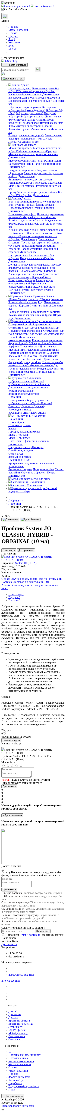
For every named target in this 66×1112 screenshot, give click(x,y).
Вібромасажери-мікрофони (44, 97)
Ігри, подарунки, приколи (24, 201)
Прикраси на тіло (43, 469)
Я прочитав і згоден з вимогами (35, 934)
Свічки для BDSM (19, 459)
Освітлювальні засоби (39, 365)
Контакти (14, 42)
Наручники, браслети (33, 472)
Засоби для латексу (19, 409)
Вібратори (14, 107)
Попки (39, 160)
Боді (40, 302)
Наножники (15, 418)
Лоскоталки (15, 444)
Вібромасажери (17, 97)
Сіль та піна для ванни (48, 220)
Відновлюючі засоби (31, 270)
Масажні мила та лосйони (24, 349)
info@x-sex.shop (10, 980)
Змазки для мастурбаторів (23, 393)
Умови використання (21, 1061)
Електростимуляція (20, 277)
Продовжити (9, 786)
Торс (58, 163)
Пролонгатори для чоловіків (25, 330)
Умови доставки (18, 29)
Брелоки (49, 207)
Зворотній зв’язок (19, 1076)
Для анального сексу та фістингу (28, 387)
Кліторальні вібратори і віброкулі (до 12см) (32, 109)
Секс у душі (15, 453)
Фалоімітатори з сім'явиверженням (29, 129)
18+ (10, 51)
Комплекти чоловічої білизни (26, 314)
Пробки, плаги (17, 233)
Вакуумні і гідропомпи (22, 170)
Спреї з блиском (29, 346)
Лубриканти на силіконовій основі (29, 384)
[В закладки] (10, 519)
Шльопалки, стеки (19, 425)
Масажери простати (20, 148)
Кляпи (12, 428)
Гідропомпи (15, 173)
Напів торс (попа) (44, 163)
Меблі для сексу (18, 1033)
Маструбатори (17, 160)
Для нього (14, 1014)
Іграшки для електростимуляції (27, 285)
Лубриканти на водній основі (26, 381)
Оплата (12, 33)
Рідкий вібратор (49, 327)
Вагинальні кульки (19, 88)
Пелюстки (43, 214)
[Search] (38, 69)
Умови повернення (19, 1064)
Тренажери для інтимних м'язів (33, 138)
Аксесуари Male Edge (34, 182)
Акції (11, 39)
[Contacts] (4, 16)
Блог (11, 45)
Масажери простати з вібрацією (37, 151)
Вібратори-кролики (32, 116)
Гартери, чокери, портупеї (24, 431)
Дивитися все (50, 94)
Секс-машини (16, 1036)
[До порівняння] (30, 519)
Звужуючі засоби (18, 343)
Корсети (24, 305)
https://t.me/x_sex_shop (21, 974)
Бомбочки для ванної (21, 220)
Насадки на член (18, 255)
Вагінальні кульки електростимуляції (30, 289)
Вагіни (30, 160)
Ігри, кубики (16, 204)
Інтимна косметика (19, 340)
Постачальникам (18, 1058)
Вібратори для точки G (29, 113)
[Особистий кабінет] (33, 9)
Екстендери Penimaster (34, 185)
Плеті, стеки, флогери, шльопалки (28, 441)
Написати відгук (11, 740)
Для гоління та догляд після (33, 367)
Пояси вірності (17, 422)
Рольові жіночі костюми (22, 302)
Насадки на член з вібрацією (37, 258)
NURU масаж (29, 355)
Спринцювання (45, 371)
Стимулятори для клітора (23, 327)
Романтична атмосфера (22, 214)
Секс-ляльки (15, 1039)
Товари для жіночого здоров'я (26, 135)
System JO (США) (25, 563)
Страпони (14, 242)
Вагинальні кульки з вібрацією (36, 91)
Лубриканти (15, 500)
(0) (14, 569)
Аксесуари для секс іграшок (25, 274)
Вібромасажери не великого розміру (30, 100)
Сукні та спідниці (40, 305)
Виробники (15, 1083)
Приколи (29, 204)
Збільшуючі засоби (40, 343)
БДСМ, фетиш (17, 1030)
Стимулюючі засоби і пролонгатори (29, 324)
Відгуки (13, 36)
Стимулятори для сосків (27, 333)
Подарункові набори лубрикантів (28, 400)
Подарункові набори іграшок (25, 207)
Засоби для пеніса (32, 359)
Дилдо (27, 122)
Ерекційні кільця (18, 192)
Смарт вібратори (31, 107)
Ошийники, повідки (20, 450)
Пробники (14, 396)
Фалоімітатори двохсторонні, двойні (30, 125)
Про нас (13, 26)
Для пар (13, 1017)
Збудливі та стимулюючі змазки (27, 412)
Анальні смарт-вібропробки (46, 229)
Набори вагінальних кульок (25, 94)
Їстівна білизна (45, 204)
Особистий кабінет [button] (12, 57)
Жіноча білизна (17, 299)
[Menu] (2, 13)
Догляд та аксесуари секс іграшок (28, 264)
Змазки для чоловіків (21, 390)
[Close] (2, 747)
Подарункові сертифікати (23, 1086)
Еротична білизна (19, 1020)
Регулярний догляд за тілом (24, 362)
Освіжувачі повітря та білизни (37, 217)
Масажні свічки (49, 349)
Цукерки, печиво (50, 201)
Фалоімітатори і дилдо (21, 119)
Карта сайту (15, 1080)
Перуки (51, 472)
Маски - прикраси (19, 437)
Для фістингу (29, 239)
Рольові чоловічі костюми (45, 311)
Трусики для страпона (34, 242)
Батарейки (50, 270)
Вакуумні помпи (47, 170)
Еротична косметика (20, 1023)
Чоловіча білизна (18, 311)
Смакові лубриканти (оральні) (26, 406)
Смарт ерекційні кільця (43, 192)
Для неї (12, 1011)
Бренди (12, 48)
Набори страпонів (31, 248)
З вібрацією (25, 195)
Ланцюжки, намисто (39, 233)
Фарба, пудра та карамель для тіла (28, 223)
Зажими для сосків (19, 456)
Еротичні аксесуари (20, 469)
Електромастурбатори (21, 280)
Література (14, 141)
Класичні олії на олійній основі (27, 352)
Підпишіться (42, 931)
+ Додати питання (12, 815)
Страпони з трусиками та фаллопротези (35, 244)
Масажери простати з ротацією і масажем (33, 154)
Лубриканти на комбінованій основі (30, 403)
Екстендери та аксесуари (23, 179)
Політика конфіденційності (24, 1054)
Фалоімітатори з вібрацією (47, 122)
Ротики (48, 160)
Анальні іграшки (18, 229)
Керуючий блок (41, 277)
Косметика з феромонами (47, 340)
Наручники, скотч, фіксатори (25, 447)
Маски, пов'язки (18, 434)
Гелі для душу (45, 368)
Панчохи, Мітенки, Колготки (45, 299)
